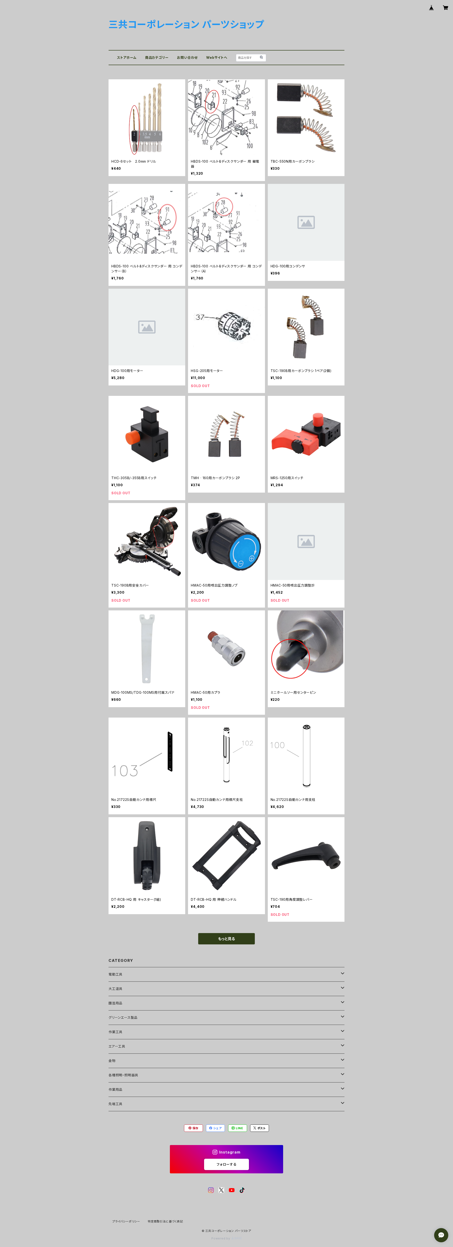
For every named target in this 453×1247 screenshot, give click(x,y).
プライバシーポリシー (126, 1221)
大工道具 (115, 989)
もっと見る (226, 938)
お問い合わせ (187, 57)
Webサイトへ (216, 57)
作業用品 (115, 1089)
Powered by (221, 1238)
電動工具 (115, 974)
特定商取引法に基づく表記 (165, 1221)
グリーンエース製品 (123, 1017)
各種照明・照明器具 (123, 1075)
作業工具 (115, 1032)
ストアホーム (127, 57)
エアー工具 (117, 1046)
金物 (112, 1061)
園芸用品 (115, 1003)
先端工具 (115, 1104)
